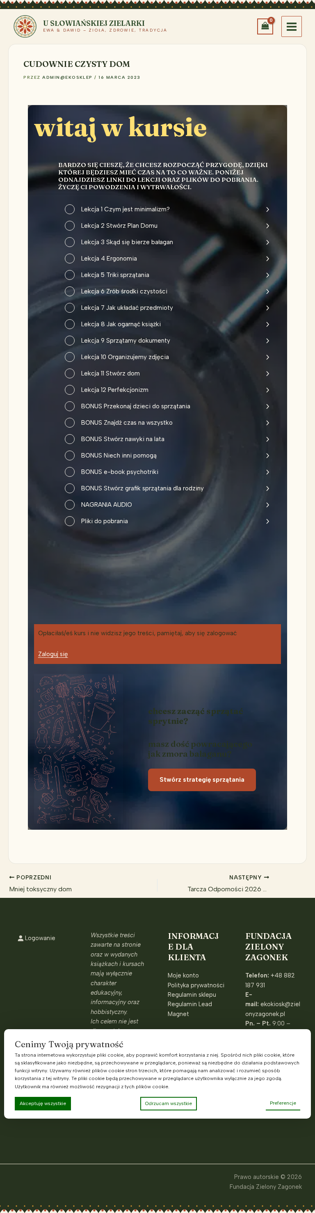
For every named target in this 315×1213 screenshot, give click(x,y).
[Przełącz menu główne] (291, 26)
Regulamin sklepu (192, 994)
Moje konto (183, 975)
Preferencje (283, 1103)
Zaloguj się (53, 654)
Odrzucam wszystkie (168, 1103)
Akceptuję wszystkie (43, 1103)
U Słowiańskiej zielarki (94, 23)
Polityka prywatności (196, 985)
